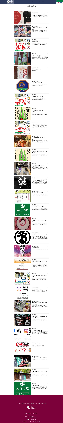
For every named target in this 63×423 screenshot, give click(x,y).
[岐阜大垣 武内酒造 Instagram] (58, 2)
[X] (59, 2)
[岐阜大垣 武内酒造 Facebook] (61, 2)
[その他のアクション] (47, 12)
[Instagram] (27, 419)
